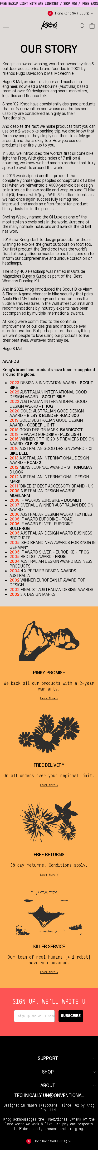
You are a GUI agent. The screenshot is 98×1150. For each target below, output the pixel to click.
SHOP (48, 1072)
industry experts (55, 308)
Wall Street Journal (68, 303)
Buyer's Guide (34, 276)
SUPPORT (48, 1058)
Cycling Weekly (15, 217)
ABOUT (47, 1085)
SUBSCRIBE (71, 1016)
